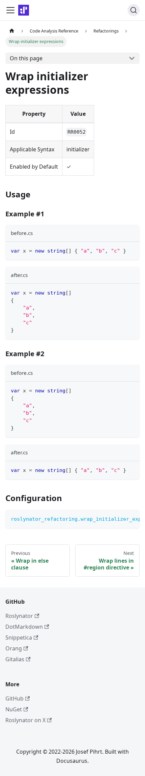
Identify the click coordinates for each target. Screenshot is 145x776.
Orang (13, 648)
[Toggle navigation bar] (10, 10)
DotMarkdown (24, 626)
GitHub (14, 698)
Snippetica (18, 637)
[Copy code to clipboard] (131, 250)
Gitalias (14, 659)
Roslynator (19, 616)
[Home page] (11, 31)
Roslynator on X (25, 720)
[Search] (133, 10)
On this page (26, 58)
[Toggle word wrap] (119, 518)
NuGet (13, 709)
